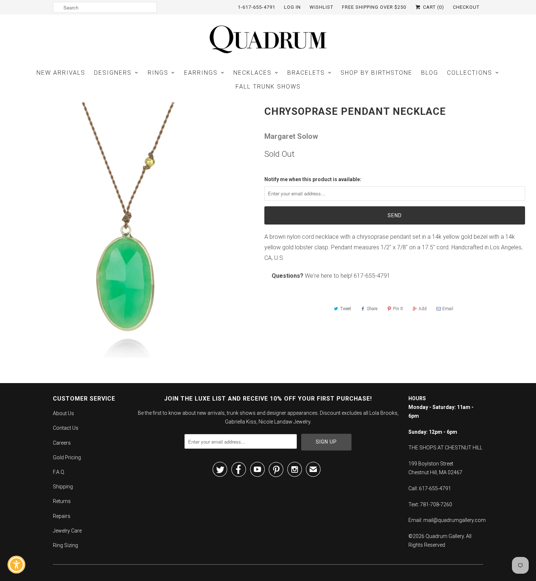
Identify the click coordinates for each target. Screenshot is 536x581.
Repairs (61, 516)
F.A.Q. (59, 472)
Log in (292, 7)
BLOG (429, 72)
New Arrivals (60, 72)
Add (423, 308)
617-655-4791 (372, 275)
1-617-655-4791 (256, 7)
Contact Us (65, 428)
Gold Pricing (67, 457)
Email (447, 308)
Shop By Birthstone (376, 72)
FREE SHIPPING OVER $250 (374, 7)
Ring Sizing (65, 545)
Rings (158, 72)
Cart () (433, 7)
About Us (63, 413)
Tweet (345, 308)
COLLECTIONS (469, 72)
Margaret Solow (291, 136)
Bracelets (306, 72)
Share (372, 308)
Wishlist (321, 7)
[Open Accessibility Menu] (16, 564)
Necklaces (252, 72)
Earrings (201, 72)
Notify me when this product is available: (312, 179)
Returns (62, 501)
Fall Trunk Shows (268, 86)
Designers (113, 72)
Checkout (466, 7)
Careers (62, 443)
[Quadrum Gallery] (268, 39)
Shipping (63, 487)
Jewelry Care (67, 531)
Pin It (398, 308)
